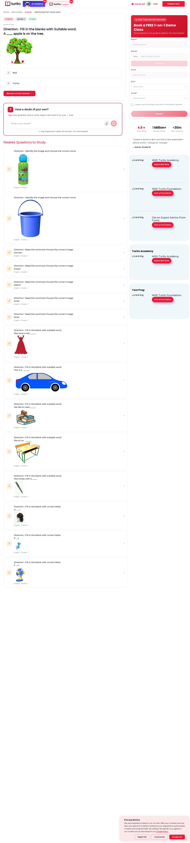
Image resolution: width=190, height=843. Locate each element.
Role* (133, 81)
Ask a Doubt (16, 12)
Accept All (177, 837)
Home (6, 12)
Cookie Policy (162, 831)
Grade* (134, 93)
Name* (134, 39)
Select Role (138, 86)
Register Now (173, 4)
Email (133, 69)
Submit (159, 113)
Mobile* (134, 51)
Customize (159, 837)
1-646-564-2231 (139, 4)
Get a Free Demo (162, 193)
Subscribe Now (161, 164)
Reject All (142, 837)
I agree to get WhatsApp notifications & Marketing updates (158, 104)
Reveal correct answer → (19, 93)
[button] (62, 72)
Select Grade (139, 98)
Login (155, 4)
